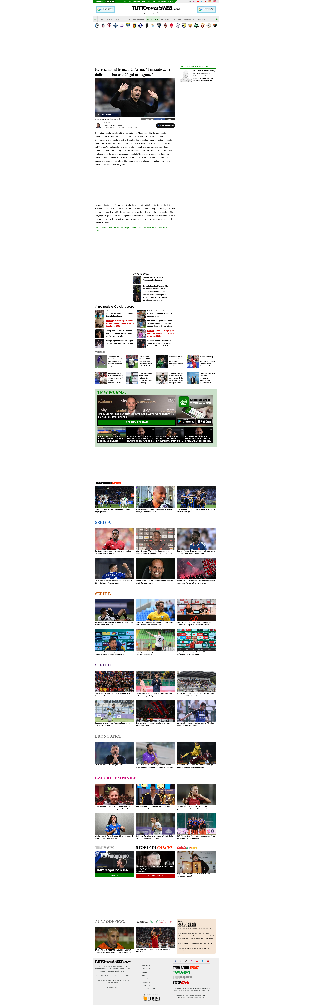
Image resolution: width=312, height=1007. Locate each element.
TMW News (151, 1)
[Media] (205, 1)
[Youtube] (197, 1)
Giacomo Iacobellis (113, 125)
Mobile (144, 972)
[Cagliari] (109, 25)
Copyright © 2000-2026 (104, 980)
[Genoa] (134, 25)
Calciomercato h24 (165, 1)
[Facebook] (182, 1)
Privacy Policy (147, 985)
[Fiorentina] (121, 25)
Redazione (146, 965)
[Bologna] (103, 25)
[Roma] (190, 25)
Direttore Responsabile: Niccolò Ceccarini (112, 971)
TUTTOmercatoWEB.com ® (120, 980)
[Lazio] (152, 25)
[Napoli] (177, 25)
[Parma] (183, 25)
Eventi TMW (146, 969)
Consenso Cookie (148, 988)
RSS (143, 975)
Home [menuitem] (101, 19)
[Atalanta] (96, 25)
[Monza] (171, 25)
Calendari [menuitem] (177, 19)
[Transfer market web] (214, 1)
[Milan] (165, 25)
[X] (186, 1)
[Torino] (202, 25)
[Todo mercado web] (210, 1)
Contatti (145, 979)
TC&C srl (104, 966)
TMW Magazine (139, 1)
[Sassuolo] (196, 25)
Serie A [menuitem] (109, 19)
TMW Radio (127, 1)
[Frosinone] (128, 25)
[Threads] (190, 1)
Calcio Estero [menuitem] (152, 19)
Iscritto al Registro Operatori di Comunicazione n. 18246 (112, 975)
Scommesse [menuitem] (189, 19)
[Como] (115, 25)
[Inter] (140, 25)
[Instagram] (193, 1)
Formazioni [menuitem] (166, 19)
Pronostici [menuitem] (201, 19)
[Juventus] (146, 25)
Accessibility (147, 982)
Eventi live (109, 1)
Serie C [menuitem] (127, 19)
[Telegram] (201, 1)
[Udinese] (208, 25)
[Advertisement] (198, 162)
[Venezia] (215, 25)
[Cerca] (217, 19)
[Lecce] (159, 25)
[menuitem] (95, 19)
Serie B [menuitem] (118, 19)
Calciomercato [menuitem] (138, 19)
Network (100, 1)
